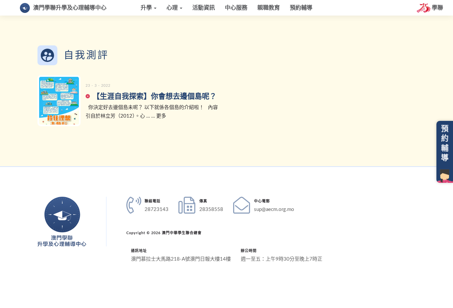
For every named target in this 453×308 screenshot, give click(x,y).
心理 (172, 8)
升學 (147, 8)
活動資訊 (203, 8)
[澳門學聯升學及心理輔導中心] (61, 221)
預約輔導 (301, 8)
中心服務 (236, 8)
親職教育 (268, 8)
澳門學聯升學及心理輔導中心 (69, 8)
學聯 (437, 8)
